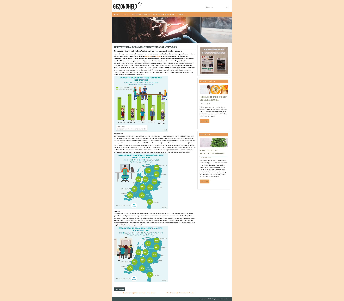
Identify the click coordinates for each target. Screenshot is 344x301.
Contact (181, 14)
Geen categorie (119, 289)
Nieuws (116, 14)
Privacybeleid (226, 299)
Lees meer (204, 121)
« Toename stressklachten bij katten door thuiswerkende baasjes (135, 293)
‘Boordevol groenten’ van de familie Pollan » (180, 293)
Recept (125, 14)
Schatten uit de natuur (141, 14)
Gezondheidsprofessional (163, 14)
